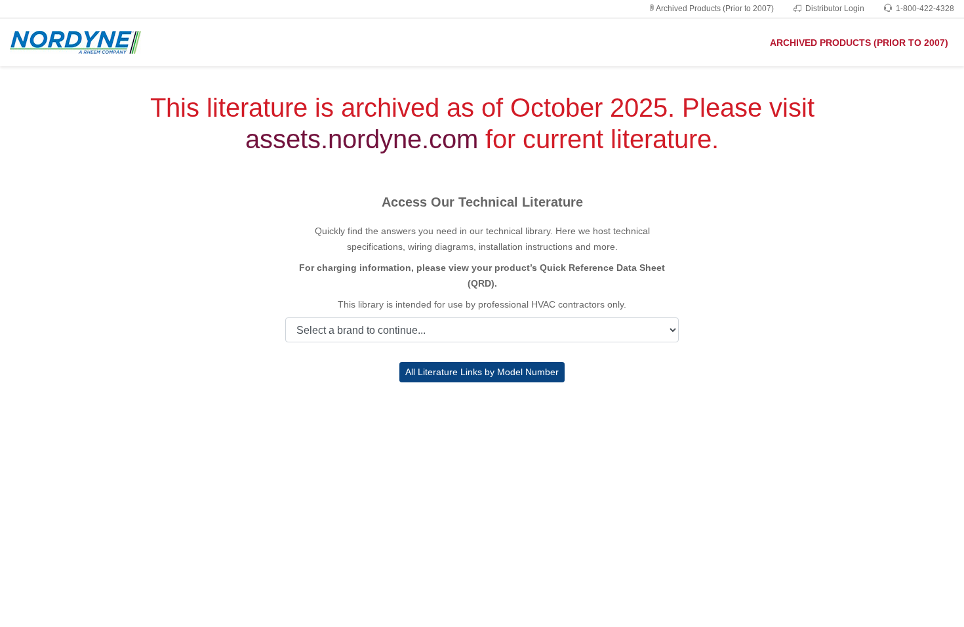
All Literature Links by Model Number (482, 372)
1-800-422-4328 (925, 8)
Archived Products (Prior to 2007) (715, 8)
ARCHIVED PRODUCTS (859, 42)
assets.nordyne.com (361, 139)
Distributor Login (834, 8)
